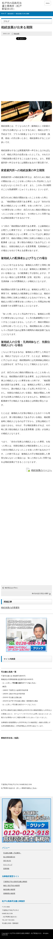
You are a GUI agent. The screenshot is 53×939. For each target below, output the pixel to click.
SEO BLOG (7, 860)
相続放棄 (10, 13)
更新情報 (6, 868)
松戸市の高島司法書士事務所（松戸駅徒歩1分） (26, 933)
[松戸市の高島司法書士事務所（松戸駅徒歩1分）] (12, 6)
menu (47, 3)
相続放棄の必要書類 (10, 607)
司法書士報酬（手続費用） (12, 853)
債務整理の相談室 (9, 893)
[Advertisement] (26, 70)
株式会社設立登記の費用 (40, 593)
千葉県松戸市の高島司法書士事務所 (15, 881)
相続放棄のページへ (41, 470)
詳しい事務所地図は (26, 788)
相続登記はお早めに (11, 588)
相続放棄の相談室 (9, 889)
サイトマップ (7, 864)
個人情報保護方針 (9, 857)
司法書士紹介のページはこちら (24, 683)
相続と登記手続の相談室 (11, 885)
